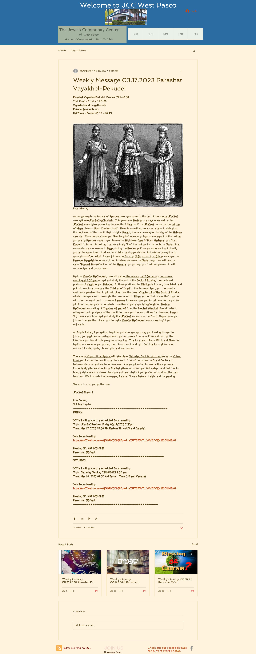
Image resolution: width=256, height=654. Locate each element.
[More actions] (181, 71)
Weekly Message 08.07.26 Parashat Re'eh (175, 580)
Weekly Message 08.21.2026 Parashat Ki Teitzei (77, 580)
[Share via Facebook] (74, 518)
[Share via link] (96, 518)
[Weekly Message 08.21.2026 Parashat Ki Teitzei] (80, 562)
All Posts (62, 50)
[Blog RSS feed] (59, 648)
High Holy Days (79, 50)
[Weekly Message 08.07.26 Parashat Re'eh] (176, 562)
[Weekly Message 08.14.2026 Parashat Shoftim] (128, 562)
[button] (193, 50)
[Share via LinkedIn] (89, 518)
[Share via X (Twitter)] (81, 518)
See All (195, 544)
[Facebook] (191, 648)
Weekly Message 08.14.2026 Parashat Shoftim (124, 580)
